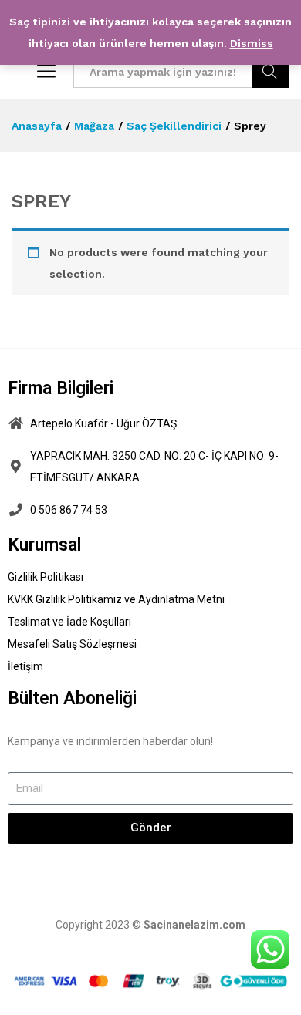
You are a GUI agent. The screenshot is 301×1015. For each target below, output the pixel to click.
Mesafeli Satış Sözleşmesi (72, 644)
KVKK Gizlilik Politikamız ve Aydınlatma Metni (116, 599)
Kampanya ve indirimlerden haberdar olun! (110, 741)
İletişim (25, 666)
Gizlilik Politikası (45, 577)
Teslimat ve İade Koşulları (69, 621)
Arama (270, 72)
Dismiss (251, 43)
